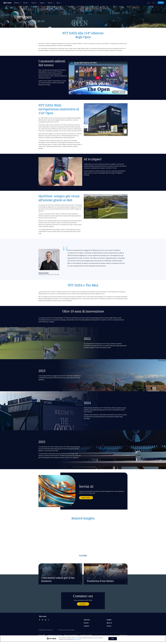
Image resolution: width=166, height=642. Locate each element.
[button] (153, 3)
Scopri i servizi (86, 497)
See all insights (83, 555)
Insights (109, 620)
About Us (109, 623)
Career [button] (58, 3)
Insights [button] (42, 3)
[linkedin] (45, 620)
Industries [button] (16, 3)
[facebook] (39, 620)
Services (86, 623)
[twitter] (48, 620)
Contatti (161, 2)
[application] (83, 638)
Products (86, 626)
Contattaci (82, 604)
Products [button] (33, 3)
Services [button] (25, 3)
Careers (109, 626)
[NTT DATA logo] (6, 3)
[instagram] (42, 620)
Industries (87, 620)
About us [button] (50, 3)
